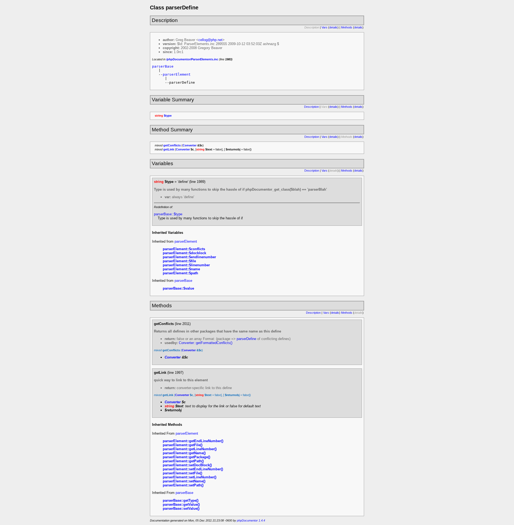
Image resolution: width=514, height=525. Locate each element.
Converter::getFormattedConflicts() (205, 343)
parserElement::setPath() (183, 485)
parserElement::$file (179, 261)
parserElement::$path (180, 273)
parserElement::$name (181, 269)
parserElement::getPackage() (186, 457)
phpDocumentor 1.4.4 (251, 520)
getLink (168, 149)
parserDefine (246, 339)
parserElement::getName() (184, 453)
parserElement (177, 74)
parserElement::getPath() (183, 461)
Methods (346, 27)
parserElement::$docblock (184, 253)
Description (311, 106)
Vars (324, 27)
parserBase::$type (168, 214)
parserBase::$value (178, 288)
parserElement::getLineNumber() (190, 449)
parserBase (162, 66)
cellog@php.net (210, 40)
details (333, 27)
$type (168, 115)
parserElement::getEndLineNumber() (193, 441)
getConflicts (172, 145)
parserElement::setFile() (182, 473)
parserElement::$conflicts (184, 249)
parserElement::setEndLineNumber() (193, 469)
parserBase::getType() (180, 500)
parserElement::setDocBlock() (187, 465)
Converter (189, 145)
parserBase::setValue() (181, 508)
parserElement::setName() (184, 481)
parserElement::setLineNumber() (189, 477)
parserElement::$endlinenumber (189, 257)
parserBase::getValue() (181, 504)
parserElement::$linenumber (186, 265)
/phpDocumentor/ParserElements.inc (192, 59)
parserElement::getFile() (182, 445)
